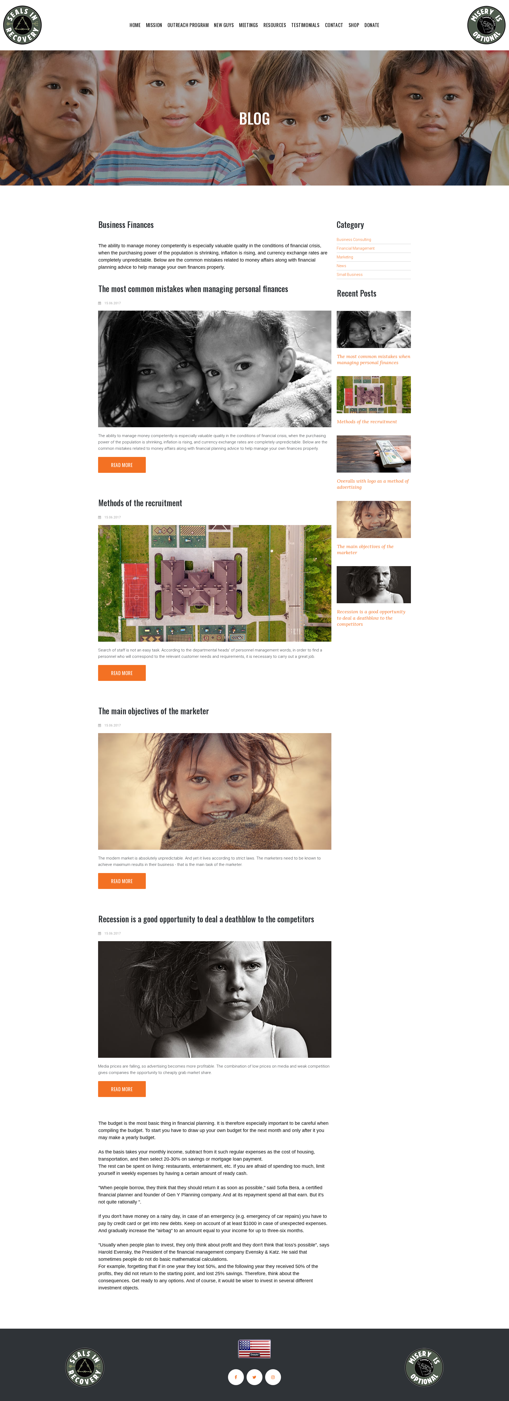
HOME (135, 25)
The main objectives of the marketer (153, 711)
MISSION (154, 25)
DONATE (372, 25)
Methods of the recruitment (140, 503)
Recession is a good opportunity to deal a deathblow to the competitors (206, 919)
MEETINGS (248, 25)
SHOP (354, 25)
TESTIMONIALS (305, 25)
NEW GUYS (224, 25)
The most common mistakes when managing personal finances (193, 288)
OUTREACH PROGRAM (188, 25)
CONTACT (334, 25)
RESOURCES (275, 25)
